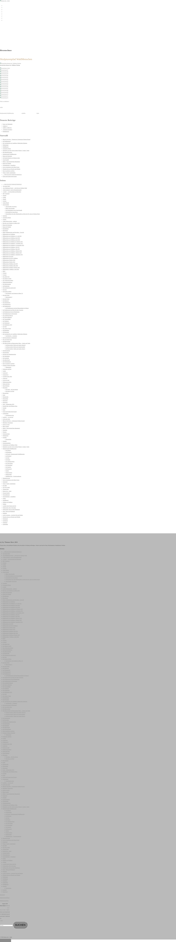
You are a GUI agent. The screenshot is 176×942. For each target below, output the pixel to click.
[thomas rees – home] (5, 0)
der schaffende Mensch (8, 315)
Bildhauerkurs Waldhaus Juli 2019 (10, 263)
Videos (4, 16)
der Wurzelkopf (9, 465)
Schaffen (5, 9)
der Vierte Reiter (9, 463)
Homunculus (5, 396)
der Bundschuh (6, 286)
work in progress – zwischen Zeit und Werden (13, 515)
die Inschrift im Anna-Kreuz (12, 212)
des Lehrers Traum (7, 328)
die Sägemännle (6, 356)
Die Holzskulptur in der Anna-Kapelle (14, 210)
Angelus (4, 201)
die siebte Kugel (6, 360)
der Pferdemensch (7, 304)
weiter (1, 107)
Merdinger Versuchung (8, 422)
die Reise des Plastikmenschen (9, 354)
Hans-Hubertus (6, 385)
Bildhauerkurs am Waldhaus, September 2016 (13, 254)
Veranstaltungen (6, 14)
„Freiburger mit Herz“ (7, 129)
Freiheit (7, 470)
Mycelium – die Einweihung (12, 389)
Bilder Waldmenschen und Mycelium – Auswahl (13, 232)
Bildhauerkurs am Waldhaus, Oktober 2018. (12, 251)
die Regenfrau (6, 352)
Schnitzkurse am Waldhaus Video (10, 445)
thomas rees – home (7, 491)
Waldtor (4, 504)
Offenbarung (5, 435)
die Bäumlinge (6, 330)
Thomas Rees (6, 489)
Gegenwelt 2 (5, 374)
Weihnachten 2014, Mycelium (9, 507)
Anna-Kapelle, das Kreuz (11, 206)
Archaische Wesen (7, 148)
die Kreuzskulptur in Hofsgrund (10, 337)
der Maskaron (6, 300)
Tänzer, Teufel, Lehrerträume (9, 172)
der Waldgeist (6, 321)
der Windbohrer (6, 323)
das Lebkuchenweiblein (8, 280)
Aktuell (4, 11)
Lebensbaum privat (10, 415)
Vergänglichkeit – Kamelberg (9, 165)
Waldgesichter (9, 474)
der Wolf (5, 326)
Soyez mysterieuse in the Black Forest (11, 167)
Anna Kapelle (6, 159)
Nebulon (5, 432)
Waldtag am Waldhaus (7, 502)
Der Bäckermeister (7, 284)
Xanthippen (5, 520)
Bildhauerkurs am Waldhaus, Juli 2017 (11, 247)
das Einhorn (8, 450)
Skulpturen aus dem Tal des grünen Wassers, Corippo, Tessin (16, 150)
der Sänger (8, 459)
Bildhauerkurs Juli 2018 (8, 256)
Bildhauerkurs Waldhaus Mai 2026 (10, 265)
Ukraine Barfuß (6, 493)
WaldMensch (5, 146)
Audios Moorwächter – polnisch (10, 221)
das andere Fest (6, 276)
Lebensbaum (5, 413)
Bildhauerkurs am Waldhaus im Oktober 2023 (13, 241)
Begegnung (5, 230)
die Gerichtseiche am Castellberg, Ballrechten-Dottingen (15, 143)
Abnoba (4, 195)
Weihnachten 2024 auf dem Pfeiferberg (11, 509)
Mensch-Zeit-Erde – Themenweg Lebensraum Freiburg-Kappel (16, 139)
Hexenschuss (5, 393)
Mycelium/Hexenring (7, 152)
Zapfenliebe (5, 524)
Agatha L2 (5, 126)
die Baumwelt (9, 469)
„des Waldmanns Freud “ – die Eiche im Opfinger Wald (15, 188)
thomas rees (5, 7)
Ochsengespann (6, 433)
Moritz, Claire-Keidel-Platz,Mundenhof (11, 161)
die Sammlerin (6, 358)
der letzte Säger (6, 295)
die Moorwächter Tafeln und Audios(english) (15, 347)
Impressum (5, 20)
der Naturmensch (6, 302)
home (38, 113)
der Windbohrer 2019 (7, 324)
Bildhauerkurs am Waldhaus (9, 234)
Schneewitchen (9, 472)
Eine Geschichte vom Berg (8, 170)
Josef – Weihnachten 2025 (8, 404)
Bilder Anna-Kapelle (10, 208)
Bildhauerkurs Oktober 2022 (9, 262)
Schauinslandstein (7, 443)
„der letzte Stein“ (6, 186)
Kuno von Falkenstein (7, 124)
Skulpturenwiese (6, 478)
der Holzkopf (8, 456)
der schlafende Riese (10, 461)
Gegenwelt (5, 372)
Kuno (4, 409)
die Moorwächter (6, 341)
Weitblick (5, 513)
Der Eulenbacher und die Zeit (9, 287)
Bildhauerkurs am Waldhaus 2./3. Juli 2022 (12, 236)
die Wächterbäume (7, 361)
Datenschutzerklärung (7, 282)
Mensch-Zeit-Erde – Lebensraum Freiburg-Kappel (14, 420)
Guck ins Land (6, 380)
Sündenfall (5, 481)
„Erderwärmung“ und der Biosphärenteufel (12, 190)
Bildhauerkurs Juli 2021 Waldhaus (10, 258)
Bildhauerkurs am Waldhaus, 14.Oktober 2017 (13, 243)
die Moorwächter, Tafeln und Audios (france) (15, 348)
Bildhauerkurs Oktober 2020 (9, 260)
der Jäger (7, 457)
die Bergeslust (6, 332)
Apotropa (5, 215)
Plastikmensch (6, 131)
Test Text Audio (6, 487)
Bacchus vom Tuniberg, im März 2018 (11, 223)
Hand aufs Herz (6, 384)
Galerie (4, 13)
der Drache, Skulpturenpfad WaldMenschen (15, 454)
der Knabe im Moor (7, 291)
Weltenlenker (5, 145)
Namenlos (5, 430)
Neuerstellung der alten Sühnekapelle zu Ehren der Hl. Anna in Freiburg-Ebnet (23, 214)
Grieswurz (5, 378)
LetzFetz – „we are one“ (8, 417)
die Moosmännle (6, 350)
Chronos (4, 273)
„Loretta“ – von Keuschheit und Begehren (12, 191)
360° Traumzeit (6, 193)
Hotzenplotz (5, 398)
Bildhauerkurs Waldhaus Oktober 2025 (11, 267)
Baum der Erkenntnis (7, 156)
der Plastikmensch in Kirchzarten (10, 313)
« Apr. (1, 920)
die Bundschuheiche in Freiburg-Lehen (11, 158)
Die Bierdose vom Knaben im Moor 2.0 (14, 293)
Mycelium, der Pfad (10, 391)
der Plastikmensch (7, 141)
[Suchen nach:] (6, 925)
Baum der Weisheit (7, 163)
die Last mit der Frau (7, 339)
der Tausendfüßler (7, 319)
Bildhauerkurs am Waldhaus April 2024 (11, 239)
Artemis (4, 219)
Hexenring (5, 387)
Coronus (4, 274)
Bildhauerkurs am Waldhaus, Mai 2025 (11, 249)
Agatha (4, 197)
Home (4, 5)
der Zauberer (8, 467)
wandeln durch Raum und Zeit (9, 506)
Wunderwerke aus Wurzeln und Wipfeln (11, 169)
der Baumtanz (9, 452)
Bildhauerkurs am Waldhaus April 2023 (11, 238)
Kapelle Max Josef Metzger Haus (10, 406)
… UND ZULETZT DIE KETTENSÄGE (12, 174)
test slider (5, 485)
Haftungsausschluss (7, 382)
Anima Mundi (6, 202)
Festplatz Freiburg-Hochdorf (9, 365)
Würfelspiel (5, 518)
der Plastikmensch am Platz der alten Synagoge (13, 310)
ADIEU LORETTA (7, 127)
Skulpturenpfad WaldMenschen (7, 113)
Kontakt (4, 18)
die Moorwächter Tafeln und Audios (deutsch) (16, 345)
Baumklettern (6, 228)
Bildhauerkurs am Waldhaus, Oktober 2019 (12, 252)
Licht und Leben (6, 419)
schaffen (23, 113)
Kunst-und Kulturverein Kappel (10, 176)
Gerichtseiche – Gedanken (11, 335)
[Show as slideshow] (4, 101)
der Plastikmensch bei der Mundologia (11, 311)
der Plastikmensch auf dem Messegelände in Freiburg (17, 308)
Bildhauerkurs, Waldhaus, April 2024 (11, 269)
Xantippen (5, 522)
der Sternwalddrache (7, 317)
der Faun (5, 289)
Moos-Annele (6, 426)
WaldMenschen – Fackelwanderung (13, 476)
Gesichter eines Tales (7, 376)
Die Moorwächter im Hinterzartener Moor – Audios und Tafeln (16, 343)
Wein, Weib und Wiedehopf (9, 511)
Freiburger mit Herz (7, 369)
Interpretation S (9, 297)
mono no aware (6, 424)
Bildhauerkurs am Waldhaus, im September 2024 (13, 245)
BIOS (4, 271)
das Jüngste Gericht (7, 278)
